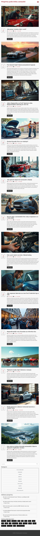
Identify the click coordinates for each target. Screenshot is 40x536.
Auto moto (15, 181)
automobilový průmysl (20, 525)
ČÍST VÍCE (10, 39)
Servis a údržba (20, 469)
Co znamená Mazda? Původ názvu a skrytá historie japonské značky (16, 510)
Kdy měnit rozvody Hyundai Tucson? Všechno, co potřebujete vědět (16, 496)
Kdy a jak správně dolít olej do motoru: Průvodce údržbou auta (15, 515)
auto (10, 523)
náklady (34, 523)
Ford (2, 523)
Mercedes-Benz (15, 523)
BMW (20, 476)
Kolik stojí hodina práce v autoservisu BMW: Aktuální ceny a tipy (16, 506)
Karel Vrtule (10, 66)
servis (20, 523)
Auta (14, 219)
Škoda (15, 106)
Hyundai (15, 143)
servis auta (25, 523)
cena (14, 525)
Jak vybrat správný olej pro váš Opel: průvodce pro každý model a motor (17, 501)
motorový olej (10, 525)
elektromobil (4, 525)
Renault (30, 523)
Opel (15, 66)
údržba (6, 523)
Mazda (20, 488)
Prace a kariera (20, 490)
